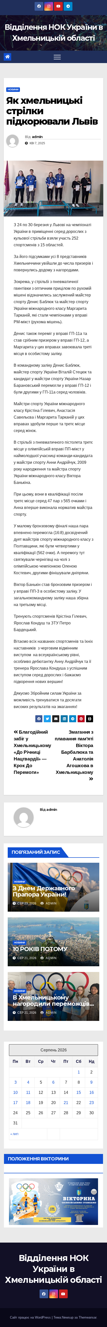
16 (91, 1092)
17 (15, 1103)
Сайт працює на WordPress (31, 1317)
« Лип (14, 1134)
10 (15, 1092)
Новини (13, 89)
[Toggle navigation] (57, 57)
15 (78, 1092)
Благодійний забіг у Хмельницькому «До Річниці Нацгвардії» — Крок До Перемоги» (32, 752)
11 (28, 1092)
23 (91, 1103)
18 (28, 1103)
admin (37, 137)
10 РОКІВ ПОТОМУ (40, 949)
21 (66, 1103)
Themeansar (87, 1317)
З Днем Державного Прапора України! (44, 891)
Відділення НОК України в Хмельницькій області (53, 1269)
